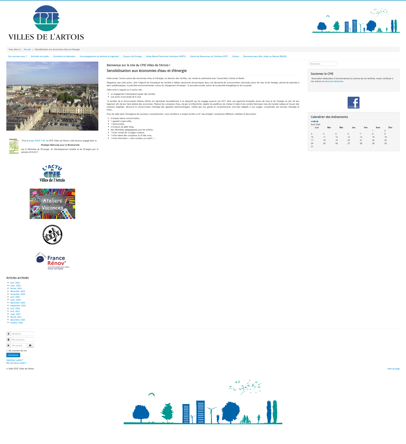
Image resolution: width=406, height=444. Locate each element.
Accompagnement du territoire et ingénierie (99, 56)
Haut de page (393, 368)
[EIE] (52, 261)
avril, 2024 (15, 282)
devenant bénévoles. (334, 81)
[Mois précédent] (314, 121)
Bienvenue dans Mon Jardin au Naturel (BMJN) (264, 56)
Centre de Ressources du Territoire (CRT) (209, 56)
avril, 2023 (15, 296)
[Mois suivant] (317, 121)
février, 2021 (16, 316)
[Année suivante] (316, 121)
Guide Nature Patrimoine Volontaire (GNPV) (166, 56)
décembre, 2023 (17, 291)
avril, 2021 (15, 311)
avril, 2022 (15, 308)
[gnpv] (52, 235)
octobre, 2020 (16, 322)
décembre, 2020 (17, 319)
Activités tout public (40, 56)
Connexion (13, 354)
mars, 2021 (15, 313)
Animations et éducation (64, 56)
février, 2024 (16, 288)
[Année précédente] (312, 121)
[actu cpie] (52, 173)
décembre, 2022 (17, 302)
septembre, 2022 (18, 305)
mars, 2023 (15, 299)
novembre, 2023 (17, 293)
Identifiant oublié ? (14, 359)
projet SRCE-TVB (37, 140)
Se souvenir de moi (18, 350)
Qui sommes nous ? (17, 56)
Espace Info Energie (132, 56)
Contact (235, 56)
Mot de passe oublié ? (16, 362)
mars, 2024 (15, 285)
